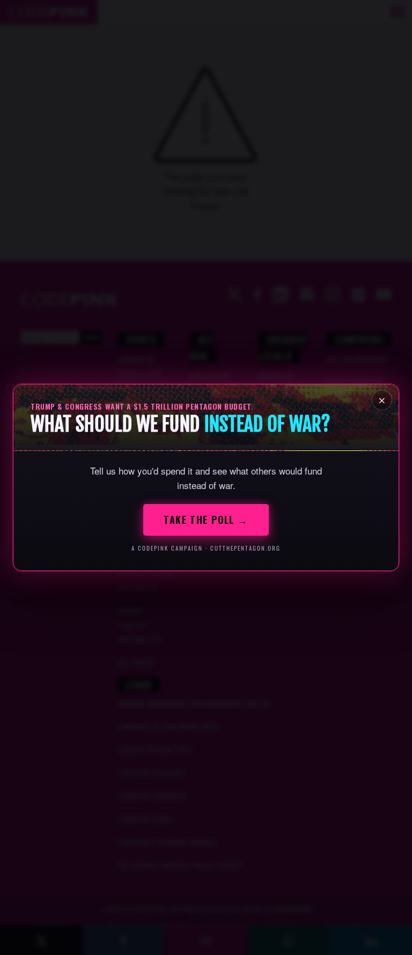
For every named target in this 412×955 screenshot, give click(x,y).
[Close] (382, 400)
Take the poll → (206, 520)
